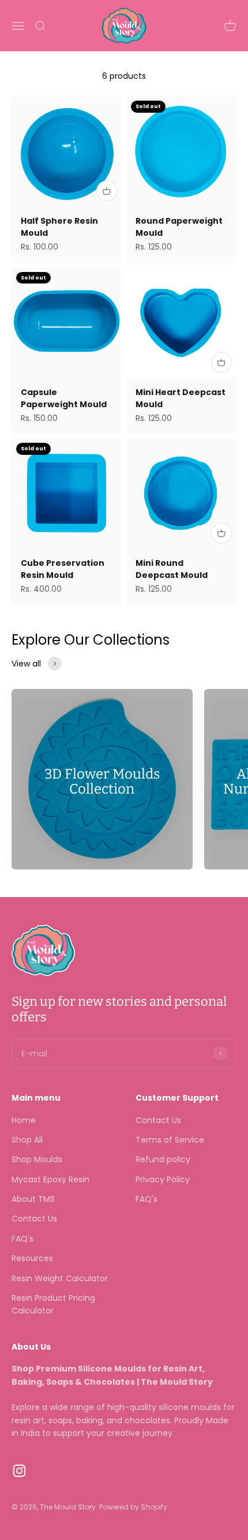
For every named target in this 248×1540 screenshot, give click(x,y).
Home (24, 1120)
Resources (32, 1258)
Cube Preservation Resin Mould (62, 569)
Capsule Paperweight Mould (64, 398)
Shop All (27, 1140)
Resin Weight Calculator (60, 1278)
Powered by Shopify (133, 1507)
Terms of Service (170, 1140)
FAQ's (22, 1238)
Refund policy (163, 1159)
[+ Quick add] (106, 191)
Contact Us (34, 1218)
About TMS (33, 1199)
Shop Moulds (37, 1159)
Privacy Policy (163, 1179)
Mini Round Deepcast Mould (172, 569)
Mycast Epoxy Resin (50, 1179)
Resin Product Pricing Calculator (53, 1304)
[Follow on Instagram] (19, 1470)
